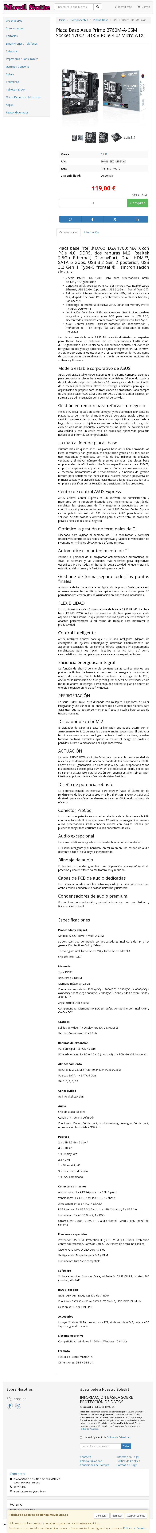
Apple (9, 105)
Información (91, 232)
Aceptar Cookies (136, 1515)
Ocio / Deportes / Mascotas (23, 97)
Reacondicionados (17, 112)
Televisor (11, 51)
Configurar (101, 1515)
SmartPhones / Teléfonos (22, 43)
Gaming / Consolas (17, 66)
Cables (10, 74)
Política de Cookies (134, 1528)
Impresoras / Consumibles (22, 59)
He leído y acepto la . (107, 1437)
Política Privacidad (91, 1461)
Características (68, 232)
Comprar (137, 203)
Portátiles (12, 36)
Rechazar (117, 1515)
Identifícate (124, 7)
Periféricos (12, 82)
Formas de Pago (127, 1465)
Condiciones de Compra (94, 1465)
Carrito (145, 7)
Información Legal (128, 1457)
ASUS (104, 154)
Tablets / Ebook (15, 89)
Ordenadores (14, 20)
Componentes (14, 28)
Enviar (126, 1446)
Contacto (85, 1457)
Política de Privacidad (89, 1429)
